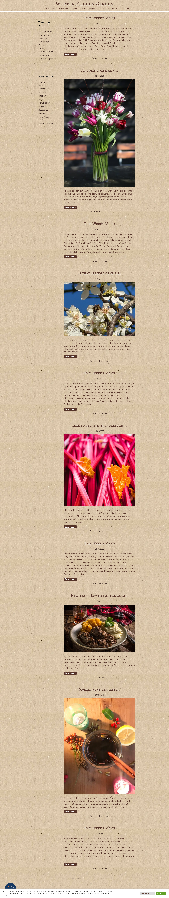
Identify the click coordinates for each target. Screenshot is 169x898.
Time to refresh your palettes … (99, 425)
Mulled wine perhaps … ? (99, 689)
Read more (69, 54)
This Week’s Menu (99, 17)
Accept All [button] (161, 893)
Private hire (79, 8)
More (115, 8)
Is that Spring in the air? (99, 273)
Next (79, 878)
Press (41, 106)
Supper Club (44, 55)
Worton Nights (45, 58)
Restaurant (43, 110)
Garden (42, 92)
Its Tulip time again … (99, 70)
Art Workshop (45, 32)
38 (73, 878)
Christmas (43, 35)
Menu (104, 58)
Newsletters (104, 212)
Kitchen (42, 96)
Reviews (42, 113)
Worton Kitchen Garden (84, 3)
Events (41, 45)
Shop (106, 8)
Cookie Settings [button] (147, 893)
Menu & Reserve (48, 8)
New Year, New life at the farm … (99, 595)
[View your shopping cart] (128, 8)
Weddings (64, 8)
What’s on (94, 8)
